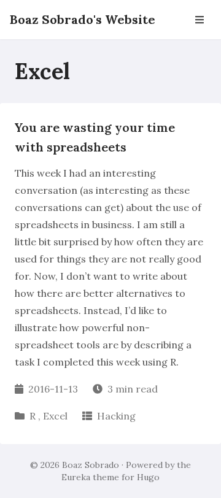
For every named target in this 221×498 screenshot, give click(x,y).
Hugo (148, 477)
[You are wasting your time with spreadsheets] (110, 273)
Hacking (116, 416)
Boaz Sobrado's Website (82, 19)
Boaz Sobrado (90, 464)
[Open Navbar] (199, 19)
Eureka (75, 477)
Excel (55, 416)
